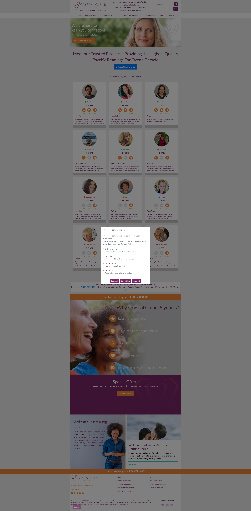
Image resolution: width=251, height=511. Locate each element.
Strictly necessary (112, 249)
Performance (110, 263)
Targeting (109, 270)
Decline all (114, 281)
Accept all (136, 281)
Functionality (110, 256)
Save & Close (125, 281)
